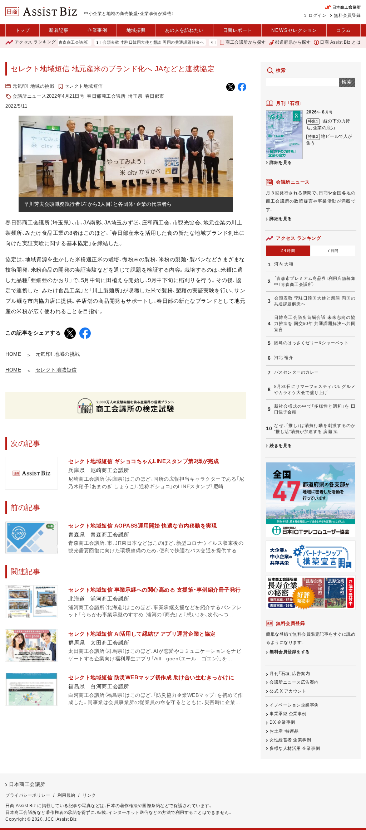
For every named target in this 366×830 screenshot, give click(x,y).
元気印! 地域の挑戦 (33, 86)
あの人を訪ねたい (184, 30)
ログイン (317, 15)
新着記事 (58, 30)
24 (288, 250)
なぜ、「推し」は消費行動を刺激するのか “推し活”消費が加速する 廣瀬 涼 (314, 428)
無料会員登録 (347, 15)
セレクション (294, 30)
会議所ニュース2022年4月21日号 (48, 96)
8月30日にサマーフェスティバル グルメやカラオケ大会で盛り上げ (314, 389)
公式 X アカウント (287, 691)
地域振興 (136, 30)
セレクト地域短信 (83, 86)
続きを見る (280, 445)
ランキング (35, 42)
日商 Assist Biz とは (340, 42)
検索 (347, 81)
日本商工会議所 (27, 784)
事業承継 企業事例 (288, 713)
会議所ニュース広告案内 (294, 682)
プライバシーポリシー (27, 795)
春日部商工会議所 (106, 96)
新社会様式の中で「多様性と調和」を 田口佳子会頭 (314, 409)
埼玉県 (135, 96)
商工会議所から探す (246, 42)
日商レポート (237, 30)
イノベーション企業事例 (294, 705)
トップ (22, 30)
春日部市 (154, 96)
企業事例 (97, 30)
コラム (343, 30)
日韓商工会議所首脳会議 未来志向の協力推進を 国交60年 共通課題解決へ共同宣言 (314, 323)
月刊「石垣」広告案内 (289, 673)
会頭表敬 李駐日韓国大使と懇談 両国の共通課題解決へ (136, 42)
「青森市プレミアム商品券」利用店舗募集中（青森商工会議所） (314, 281)
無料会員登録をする (289, 651)
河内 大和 (283, 264)
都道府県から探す (293, 42)
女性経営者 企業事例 (290, 739)
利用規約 (66, 795)
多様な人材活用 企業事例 (294, 748)
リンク (89, 795)
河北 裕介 (283, 357)
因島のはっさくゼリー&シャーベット (311, 342)
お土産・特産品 (284, 731)
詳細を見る (280, 162)
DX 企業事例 (282, 722)
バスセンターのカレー (296, 372)
